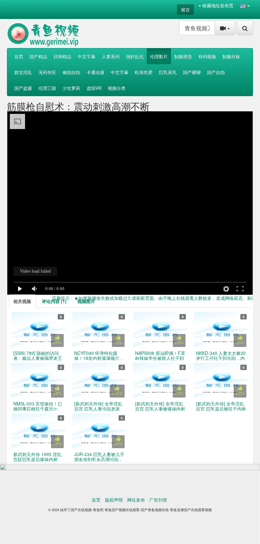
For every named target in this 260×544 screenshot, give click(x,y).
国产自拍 (216, 72)
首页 (18, 56)
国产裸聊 (192, 72)
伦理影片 (159, 56)
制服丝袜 (231, 56)
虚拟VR (94, 88)
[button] (245, 5)
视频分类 (117, 88)
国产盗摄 (23, 88)
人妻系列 (111, 56)
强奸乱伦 (135, 56)
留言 (185, 9)
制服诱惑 (183, 56)
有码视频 (207, 56)
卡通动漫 (95, 72)
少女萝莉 (71, 88)
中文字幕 (86, 56)
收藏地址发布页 (217, 5)
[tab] (22, 301)
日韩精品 (62, 56)
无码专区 (47, 72)
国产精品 (38, 56)
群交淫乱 (23, 72)
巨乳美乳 (168, 72)
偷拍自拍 (71, 72)
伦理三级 (47, 88)
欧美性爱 (144, 72)
